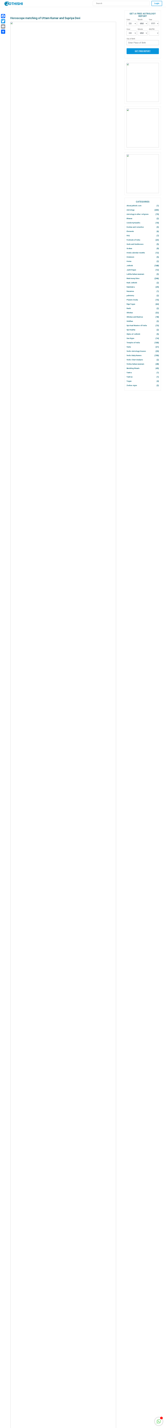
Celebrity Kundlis (133, 223)
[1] (159, 1421)
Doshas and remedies (135, 227)
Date (128, 19)
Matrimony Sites (133, 278)
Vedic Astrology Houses (136, 351)
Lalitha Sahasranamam (135, 274)
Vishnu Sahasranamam (135, 364)
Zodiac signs (132, 385)
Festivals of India (133, 240)
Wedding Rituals (133, 368)
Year (150, 19)
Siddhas (130, 321)
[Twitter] (3, 21)
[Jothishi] (13, 3)
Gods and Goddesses (135, 244)
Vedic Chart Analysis (135, 360)
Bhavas (129, 218)
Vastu (129, 347)
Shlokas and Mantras (135, 317)
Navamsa (130, 291)
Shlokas (130, 313)
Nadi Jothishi (132, 283)
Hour (128, 29)
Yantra (129, 373)
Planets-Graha (132, 300)
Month (140, 19)
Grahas (129, 248)
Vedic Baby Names (134, 355)
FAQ (128, 236)
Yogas (129, 381)
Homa (129, 261)
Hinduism (130, 257)
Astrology (130, 210)
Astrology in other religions (137, 214)
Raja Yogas (131, 304)
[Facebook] (3, 16)
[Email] (3, 26)
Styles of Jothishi (133, 334)
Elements (130, 231)
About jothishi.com (134, 206)
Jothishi (130, 266)
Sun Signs (130, 338)
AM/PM (151, 29)
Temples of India (133, 343)
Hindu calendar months (136, 253)
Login (156, 3)
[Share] (3, 31)
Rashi (129, 308)
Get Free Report (143, 51)
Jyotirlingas (131, 270)
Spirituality (131, 330)
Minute (140, 29)
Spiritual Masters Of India (137, 325)
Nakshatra (131, 287)
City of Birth (131, 39)
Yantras (130, 377)
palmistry (130, 295)
